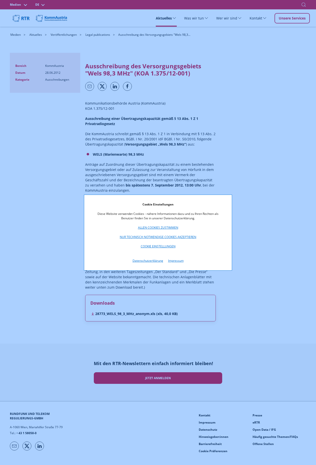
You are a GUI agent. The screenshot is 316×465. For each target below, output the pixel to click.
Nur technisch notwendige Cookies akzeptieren (158, 237)
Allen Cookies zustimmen (158, 227)
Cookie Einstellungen (158, 246)
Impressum (176, 261)
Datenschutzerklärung (148, 261)
